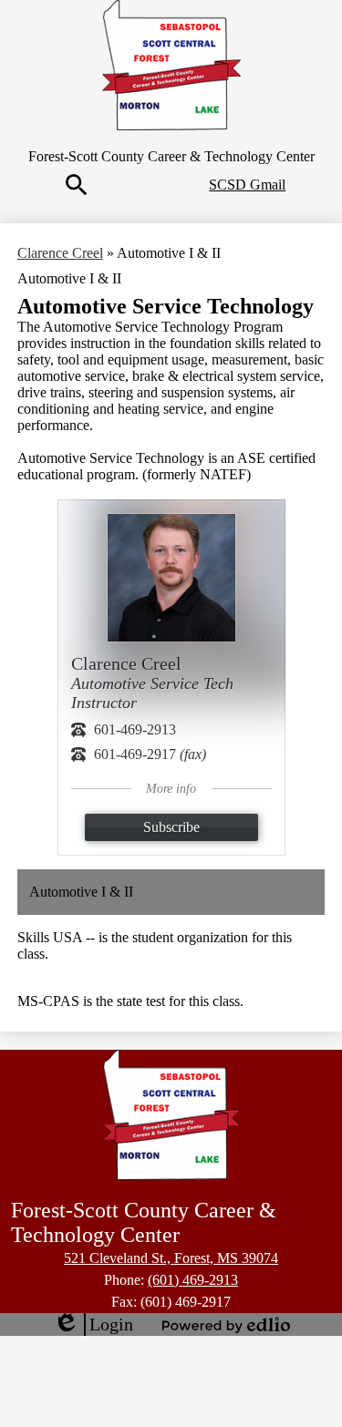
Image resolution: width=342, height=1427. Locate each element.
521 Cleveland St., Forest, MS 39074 (171, 1258)
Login (93, 1325)
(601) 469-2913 (193, 1280)
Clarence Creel (60, 253)
